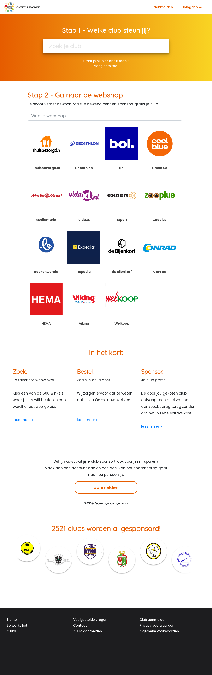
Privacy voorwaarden (157, 625)
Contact (80, 625)
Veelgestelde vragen (90, 619)
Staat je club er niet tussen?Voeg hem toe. (106, 63)
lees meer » (23, 419)
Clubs (11, 631)
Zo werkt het (17, 625)
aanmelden (106, 487)
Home (12, 619)
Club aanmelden (153, 619)
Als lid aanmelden (87, 631)
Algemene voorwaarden (159, 631)
